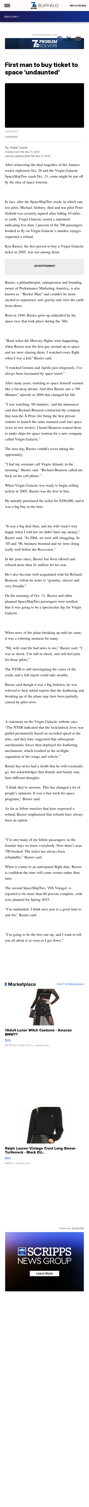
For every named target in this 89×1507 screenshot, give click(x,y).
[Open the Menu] (7, 5)
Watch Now (77, 5)
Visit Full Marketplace (70, 984)
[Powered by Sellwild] (78, 1228)
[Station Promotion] (44, 43)
